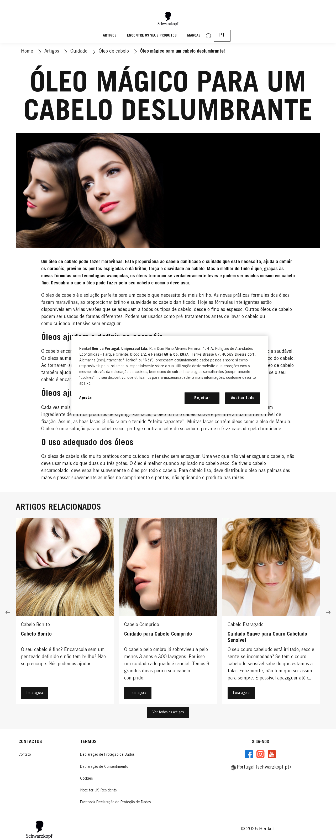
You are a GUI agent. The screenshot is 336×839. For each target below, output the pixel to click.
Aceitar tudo (243, 398)
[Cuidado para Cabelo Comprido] (168, 612)
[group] (168, 612)
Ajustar (86, 398)
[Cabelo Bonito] (65, 612)
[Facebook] (249, 754)
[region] (169, 375)
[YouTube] (271, 754)
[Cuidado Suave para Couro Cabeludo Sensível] (271, 612)
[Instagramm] (260, 754)
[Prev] (7, 612)
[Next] (328, 612)
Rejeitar (202, 398)
